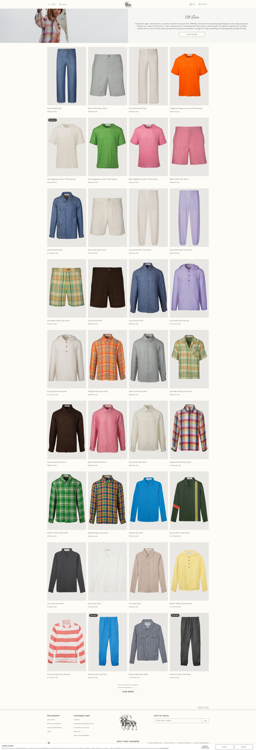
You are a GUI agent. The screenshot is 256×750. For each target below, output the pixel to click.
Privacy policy (170, 743)
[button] (52, 4)
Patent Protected (155, 743)
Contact (77, 720)
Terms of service (184, 743)
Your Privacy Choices (81, 728)
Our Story (51, 720)
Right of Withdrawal (81, 735)
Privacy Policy (164, 748)
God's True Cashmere (128, 741)
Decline (243, 747)
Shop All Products (54, 724)
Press (49, 731)
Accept (224, 747)
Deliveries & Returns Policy (84, 724)
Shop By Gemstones (54, 728)
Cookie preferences (201, 743)
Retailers (77, 731)
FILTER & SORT (192, 34)
